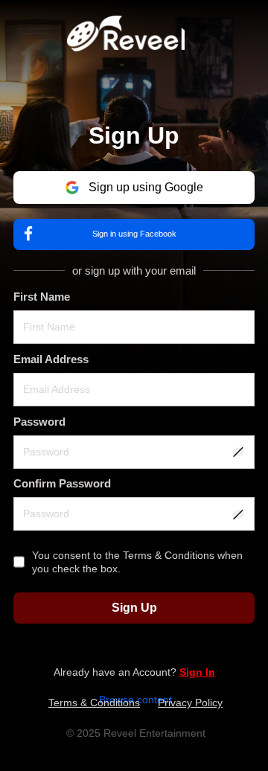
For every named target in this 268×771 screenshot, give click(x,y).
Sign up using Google (146, 187)
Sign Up (134, 607)
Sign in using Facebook (134, 233)
